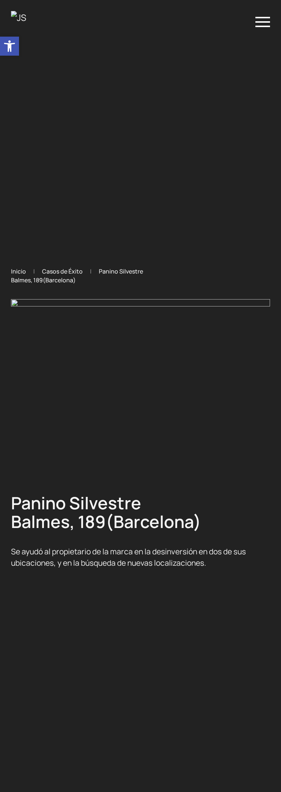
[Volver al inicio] (30, 22)
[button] (9, 46)
